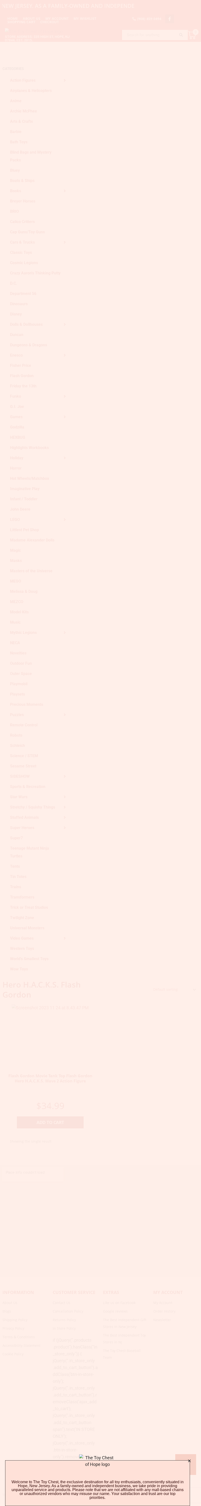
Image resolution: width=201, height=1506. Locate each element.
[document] (100, 753)
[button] (189, 1461)
